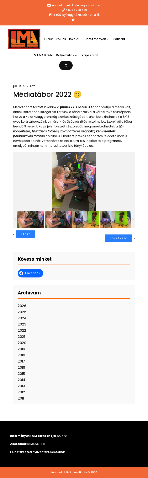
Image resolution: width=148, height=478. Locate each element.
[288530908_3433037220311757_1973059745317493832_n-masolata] (113, 219)
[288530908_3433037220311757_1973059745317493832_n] (85, 219)
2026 (22, 305)
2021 (21, 336)
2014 (21, 379)
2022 (22, 330)
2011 (21, 398)
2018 (21, 355)
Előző (25, 234)
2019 (21, 348)
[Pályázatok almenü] (76, 55)
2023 (22, 324)
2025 (22, 311)
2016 (21, 367)
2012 (21, 392)
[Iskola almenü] (81, 39)
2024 (22, 318)
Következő (118, 238)
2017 (21, 361)
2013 (21, 386)
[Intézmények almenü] (108, 39)
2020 (22, 342)
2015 (21, 373)
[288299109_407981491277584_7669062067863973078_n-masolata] (58, 219)
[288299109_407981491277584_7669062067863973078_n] (30, 219)
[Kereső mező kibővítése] (66, 65)
